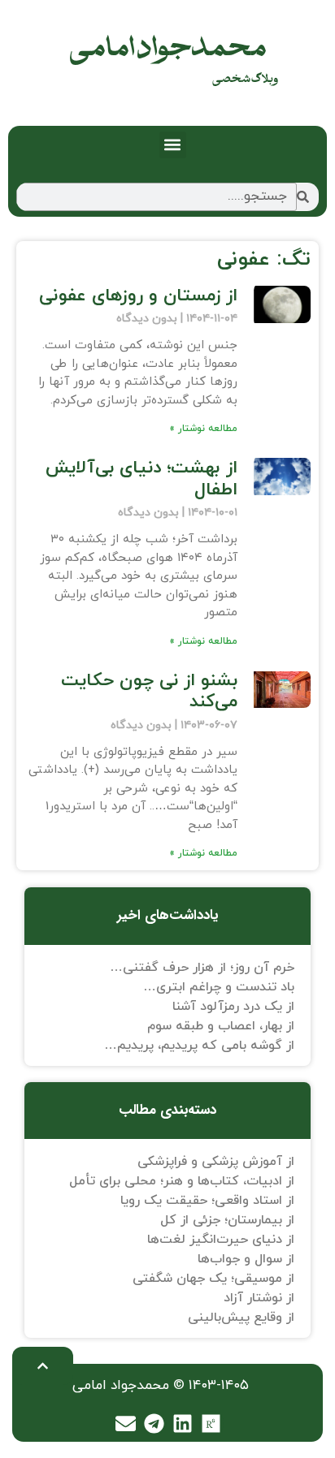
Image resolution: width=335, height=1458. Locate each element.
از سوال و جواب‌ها (246, 1259)
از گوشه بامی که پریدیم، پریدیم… (199, 1046)
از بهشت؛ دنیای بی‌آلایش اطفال (141, 478)
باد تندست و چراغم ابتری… (218, 987)
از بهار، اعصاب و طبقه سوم (220, 1026)
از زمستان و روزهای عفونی (138, 295)
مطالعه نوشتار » (203, 428)
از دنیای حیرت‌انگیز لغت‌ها (220, 1240)
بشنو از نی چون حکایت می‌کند (149, 691)
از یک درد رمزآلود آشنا (233, 1007)
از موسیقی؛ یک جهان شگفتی (213, 1279)
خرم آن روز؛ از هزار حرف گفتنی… (202, 968)
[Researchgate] (211, 1423)
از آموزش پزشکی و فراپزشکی (215, 1162)
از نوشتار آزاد (259, 1298)
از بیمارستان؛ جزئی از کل (227, 1220)
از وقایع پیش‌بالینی (241, 1317)
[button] (172, 145)
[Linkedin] (183, 1423)
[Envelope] (126, 1423)
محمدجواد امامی (168, 48)
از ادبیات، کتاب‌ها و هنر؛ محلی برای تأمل (181, 1181)
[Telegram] (154, 1423)
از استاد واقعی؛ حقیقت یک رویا (207, 1201)
